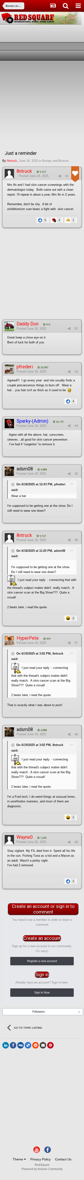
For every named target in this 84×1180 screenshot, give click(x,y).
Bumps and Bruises (55, 160)
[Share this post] (60, 176)
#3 (76, 371)
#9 (76, 842)
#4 (76, 426)
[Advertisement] (42, 105)
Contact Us (63, 1159)
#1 (67, 176)
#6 (76, 540)
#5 (76, 474)
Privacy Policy (40, 1159)
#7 (76, 643)
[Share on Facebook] (13, 1045)
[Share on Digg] (20, 1045)
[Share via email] (43, 1045)
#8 (76, 734)
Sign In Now (42, 992)
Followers (38, 1011)
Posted (34, 176)
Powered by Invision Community (42, 1169)
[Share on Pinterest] (50, 1045)
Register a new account (42, 961)
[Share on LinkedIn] (5, 1045)
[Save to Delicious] (28, 1045)
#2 (76, 328)
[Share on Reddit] (35, 1045)
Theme (18, 1159)
